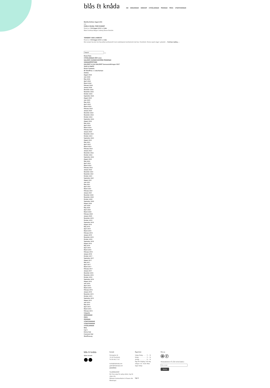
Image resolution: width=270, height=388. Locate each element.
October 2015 (88, 296)
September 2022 (89, 157)
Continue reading (173, 42)
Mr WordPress (88, 71)
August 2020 (88, 203)
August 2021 (88, 180)
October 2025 (88, 94)
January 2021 (88, 193)
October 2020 (88, 199)
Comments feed (88, 334)
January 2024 (88, 132)
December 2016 (88, 273)
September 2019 (89, 222)
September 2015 (89, 298)
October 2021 (88, 176)
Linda (105, 28)
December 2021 (88, 172)
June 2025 (87, 100)
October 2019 (88, 220)
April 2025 (87, 104)
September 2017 (89, 258)
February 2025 (88, 108)
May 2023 (87, 142)
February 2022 (88, 167)
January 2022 (88, 170)
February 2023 (88, 149)
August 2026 (88, 75)
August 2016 (88, 281)
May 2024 (87, 123)
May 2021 (87, 184)
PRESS (171, 8)
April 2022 (87, 163)
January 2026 (88, 87)
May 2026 (87, 79)
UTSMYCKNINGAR (180, 8)
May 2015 (87, 304)
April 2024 (87, 125)
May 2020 (87, 208)
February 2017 (88, 269)
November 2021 (89, 174)
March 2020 (87, 212)
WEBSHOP (144, 8)
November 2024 (89, 115)
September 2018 (89, 241)
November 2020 (89, 197)
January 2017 (88, 271)
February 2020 (88, 214)
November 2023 (89, 134)
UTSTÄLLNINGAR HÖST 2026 (93, 58)
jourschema (112, 368)
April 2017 (87, 264)
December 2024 (88, 113)
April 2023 (87, 144)
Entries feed (87, 332)
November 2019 (89, 218)
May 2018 (87, 245)
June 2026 (87, 77)
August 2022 (88, 159)
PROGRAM (164, 8)
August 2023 (88, 140)
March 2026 (87, 83)
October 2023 (88, 136)
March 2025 (87, 106)
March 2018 (87, 250)
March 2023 (87, 146)
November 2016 (89, 275)
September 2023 (89, 138)
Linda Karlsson (99, 71)
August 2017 (88, 260)
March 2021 (87, 189)
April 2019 (87, 229)
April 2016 (87, 286)
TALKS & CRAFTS (89, 66)
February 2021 (88, 191)
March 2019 (87, 231)
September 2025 (89, 96)
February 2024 (88, 130)
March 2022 (87, 165)
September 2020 (89, 201)
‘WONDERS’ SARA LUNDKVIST (93, 38)
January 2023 (88, 151)
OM (127, 8)
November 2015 (89, 294)
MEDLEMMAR (134, 8)
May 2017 (87, 262)
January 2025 (88, 111)
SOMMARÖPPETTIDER (90, 62)
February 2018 (88, 252)
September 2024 (89, 119)
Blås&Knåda (101, 6)
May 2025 (87, 102)
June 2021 (87, 182)
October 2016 (88, 277)
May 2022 (87, 161)
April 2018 (87, 248)
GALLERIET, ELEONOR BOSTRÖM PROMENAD (97, 60)
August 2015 (88, 300)
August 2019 (88, 224)
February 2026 (88, 85)
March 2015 (87, 309)
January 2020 (88, 216)
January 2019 (88, 235)
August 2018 (88, 243)
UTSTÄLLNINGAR (154, 8)
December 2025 (88, 90)
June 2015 (87, 302)
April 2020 (87, 210)
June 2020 (87, 205)
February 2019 (88, 233)
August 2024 (88, 121)
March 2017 (87, 267)
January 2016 (88, 292)
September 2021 (89, 178)
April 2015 (87, 307)
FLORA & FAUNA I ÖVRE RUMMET (94, 26)
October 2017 (88, 256)
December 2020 (88, 195)
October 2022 (88, 155)
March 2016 (87, 288)
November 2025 (89, 92)
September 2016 (89, 279)
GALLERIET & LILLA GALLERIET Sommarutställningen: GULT (102, 64)
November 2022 (89, 153)
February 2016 (88, 290)
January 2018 (88, 254)
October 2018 (88, 239)
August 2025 (88, 98)
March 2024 (87, 127)
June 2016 (87, 283)
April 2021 (87, 186)
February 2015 (88, 311)
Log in (86, 330)
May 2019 (87, 227)
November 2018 (89, 237)
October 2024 (88, 117)
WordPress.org (88, 336)
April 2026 (87, 81)
